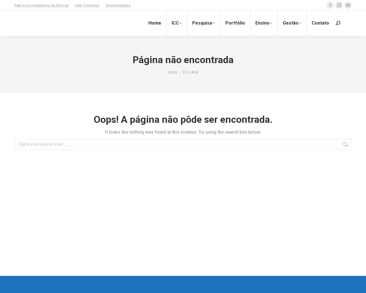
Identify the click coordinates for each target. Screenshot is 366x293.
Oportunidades (118, 5)
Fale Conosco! (87, 5)
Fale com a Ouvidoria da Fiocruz (41, 5)
